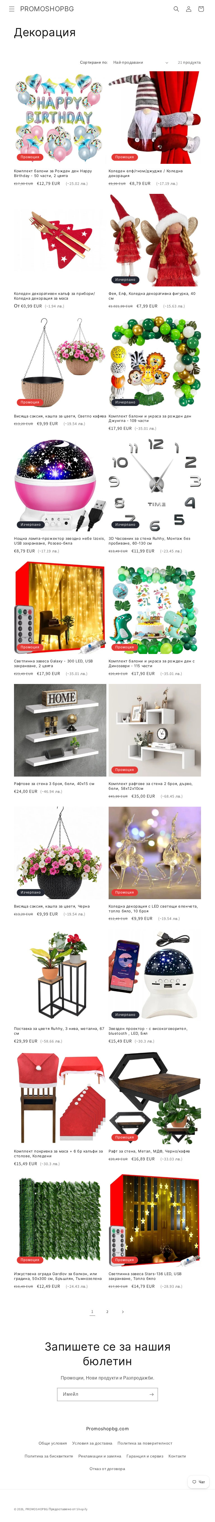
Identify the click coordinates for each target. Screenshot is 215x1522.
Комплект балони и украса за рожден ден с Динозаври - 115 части (152, 663)
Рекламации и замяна (99, 1456)
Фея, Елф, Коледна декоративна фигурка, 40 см (152, 295)
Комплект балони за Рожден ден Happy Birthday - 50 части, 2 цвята (53, 173)
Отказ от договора (107, 1468)
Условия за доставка (92, 1443)
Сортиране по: (94, 62)
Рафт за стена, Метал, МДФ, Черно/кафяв (149, 1151)
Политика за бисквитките (49, 1456)
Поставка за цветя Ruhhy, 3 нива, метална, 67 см (59, 1031)
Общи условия (53, 1443)
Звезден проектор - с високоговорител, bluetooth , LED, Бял (148, 1031)
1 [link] (92, 1311)
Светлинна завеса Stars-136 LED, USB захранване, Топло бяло (145, 1276)
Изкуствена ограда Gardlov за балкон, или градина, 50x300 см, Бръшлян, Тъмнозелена (58, 1276)
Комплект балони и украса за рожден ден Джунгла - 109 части (150, 418)
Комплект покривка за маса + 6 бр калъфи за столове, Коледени (58, 1153)
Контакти (177, 1456)
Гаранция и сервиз (145, 1456)
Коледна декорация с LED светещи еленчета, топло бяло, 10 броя (153, 908)
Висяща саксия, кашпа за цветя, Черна (52, 906)
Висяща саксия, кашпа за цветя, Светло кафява (60, 416)
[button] (12, 9)
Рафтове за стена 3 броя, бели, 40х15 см (54, 783)
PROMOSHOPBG (36, 1509)
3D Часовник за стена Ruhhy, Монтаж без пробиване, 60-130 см (149, 540)
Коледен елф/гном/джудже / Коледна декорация (146, 173)
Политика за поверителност (145, 1443)
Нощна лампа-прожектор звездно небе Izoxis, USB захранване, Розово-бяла (59, 540)
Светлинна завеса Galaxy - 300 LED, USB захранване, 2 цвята (53, 663)
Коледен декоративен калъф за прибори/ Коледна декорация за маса (54, 295)
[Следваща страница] (122, 1312)
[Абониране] (151, 1394)
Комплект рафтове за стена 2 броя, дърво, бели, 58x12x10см (151, 786)
